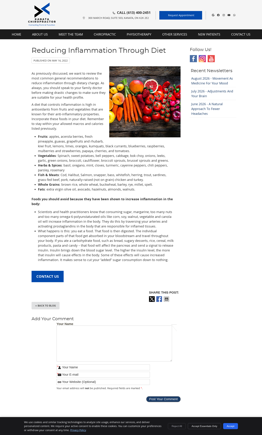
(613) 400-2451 (139, 12)
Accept (230, 426)
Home (16, 34)
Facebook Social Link (193, 58)
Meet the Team (71, 34)
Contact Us (240, 34)
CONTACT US (47, 276)
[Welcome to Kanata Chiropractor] (42, 27)
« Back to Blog (45, 305)
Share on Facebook (159, 299)
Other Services (174, 34)
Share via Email (167, 299)
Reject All (177, 426)
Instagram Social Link (202, 58)
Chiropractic (105, 34)
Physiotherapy (139, 34)
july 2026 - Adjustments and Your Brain (212, 93)
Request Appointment (181, 15)
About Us (40, 34)
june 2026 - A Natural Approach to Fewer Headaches (207, 109)
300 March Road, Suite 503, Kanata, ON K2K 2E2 (118, 18)
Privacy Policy (78, 430)
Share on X (152, 299)
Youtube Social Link (211, 58)
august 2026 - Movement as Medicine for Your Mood (212, 80)
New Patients (209, 34)
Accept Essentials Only (204, 426)
